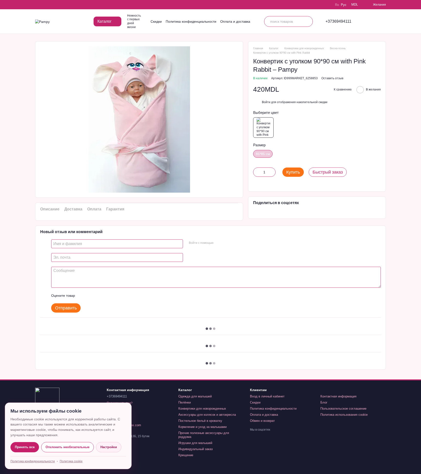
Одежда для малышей (195, 396)
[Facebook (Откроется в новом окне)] (51, 4)
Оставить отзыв (332, 78)
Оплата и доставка (235, 21)
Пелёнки (184, 402)
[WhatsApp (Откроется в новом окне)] (64, 4)
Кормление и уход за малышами (202, 427)
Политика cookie (71, 461)
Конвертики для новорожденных (202, 408)
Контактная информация (338, 396)
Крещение (185, 455)
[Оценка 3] (99, 295)
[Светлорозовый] (263, 127)
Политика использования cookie (344, 414)
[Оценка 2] (91, 295)
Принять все (25, 447)
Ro (337, 4)
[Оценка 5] (114, 295)
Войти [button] (266, 102)
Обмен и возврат (262, 421)
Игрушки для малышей (195, 443)
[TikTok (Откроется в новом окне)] (44, 4)
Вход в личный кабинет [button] (267, 396)
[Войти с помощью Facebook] (219, 243)
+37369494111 (338, 21)
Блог (323, 402)
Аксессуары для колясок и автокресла (207, 414)
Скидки (156, 21)
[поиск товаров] (307, 21)
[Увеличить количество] (271, 172)
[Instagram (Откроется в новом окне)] (37, 4)
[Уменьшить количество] (256, 172)
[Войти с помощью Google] (227, 243)
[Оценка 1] (83, 295)
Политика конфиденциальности (191, 21)
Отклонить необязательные (67, 447)
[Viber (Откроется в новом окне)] (58, 4)
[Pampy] (47, 399)
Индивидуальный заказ (195, 449)
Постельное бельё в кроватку (200, 421)
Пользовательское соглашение (343, 408)
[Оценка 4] (106, 295)
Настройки (108, 447)
